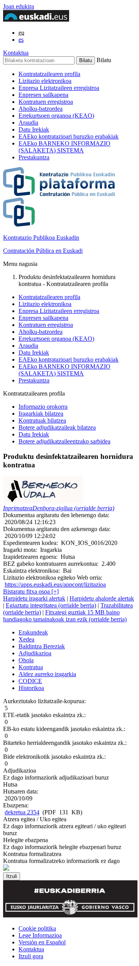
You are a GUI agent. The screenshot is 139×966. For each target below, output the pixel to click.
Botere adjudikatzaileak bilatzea (57, 427)
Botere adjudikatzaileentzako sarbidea (64, 441)
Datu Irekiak (34, 129)
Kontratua (31, 667)
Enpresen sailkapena (43, 94)
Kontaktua (16, 52)
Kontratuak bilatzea (42, 420)
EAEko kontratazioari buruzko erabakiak (69, 136)
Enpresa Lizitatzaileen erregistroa (59, 88)
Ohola (26, 660)
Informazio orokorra (43, 406)
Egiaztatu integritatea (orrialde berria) (51, 605)
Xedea (26, 639)
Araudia (28, 122)
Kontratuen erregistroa (46, 101)
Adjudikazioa (35, 653)
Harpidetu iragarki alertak (34, 598)
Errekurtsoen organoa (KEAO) (56, 115)
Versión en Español (42, 942)
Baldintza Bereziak (42, 646)
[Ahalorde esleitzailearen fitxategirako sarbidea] (43, 501)
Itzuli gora (31, 956)
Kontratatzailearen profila (49, 74)
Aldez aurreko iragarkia (47, 674)
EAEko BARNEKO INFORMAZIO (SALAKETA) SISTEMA (64, 147)
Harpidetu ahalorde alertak (102, 598)
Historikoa (31, 688)
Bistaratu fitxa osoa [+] (31, 591)
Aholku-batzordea (41, 108)
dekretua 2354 (22, 812)
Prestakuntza (34, 157)
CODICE (30, 681)
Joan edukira (18, 6)
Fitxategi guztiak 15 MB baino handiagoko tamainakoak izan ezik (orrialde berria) (65, 616)
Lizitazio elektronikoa (45, 81)
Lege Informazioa (40, 935)
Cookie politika (37, 928)
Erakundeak (33, 632)
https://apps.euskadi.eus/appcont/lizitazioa (55, 584)
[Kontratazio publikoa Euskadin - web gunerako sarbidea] (6, 868)
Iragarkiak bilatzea (41, 413)
